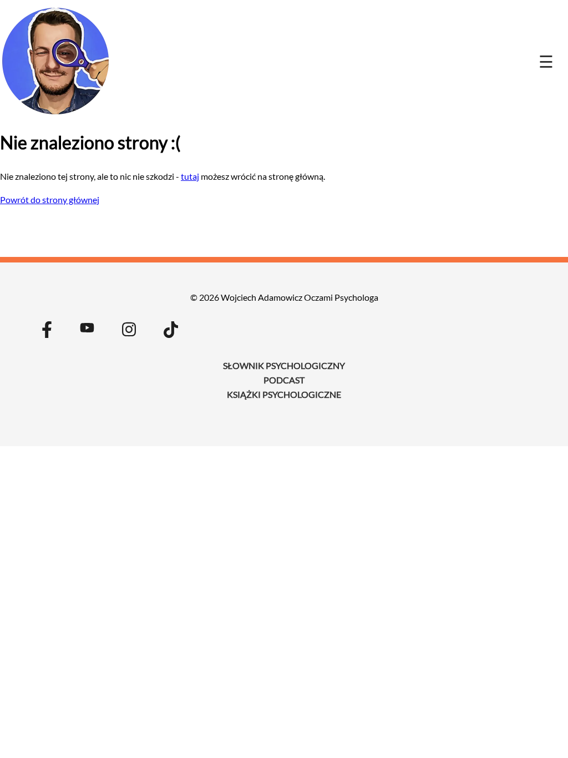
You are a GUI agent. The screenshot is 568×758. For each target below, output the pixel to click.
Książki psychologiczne (284, 394)
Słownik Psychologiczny (284, 365)
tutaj (190, 176)
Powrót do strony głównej (49, 199)
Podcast (284, 380)
